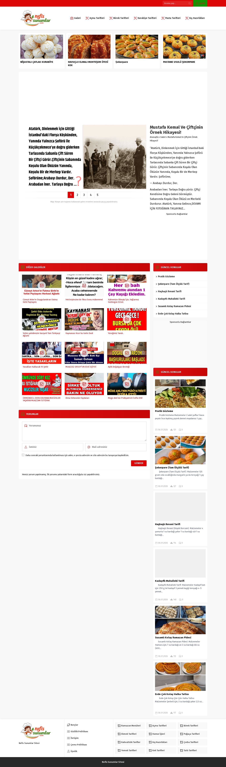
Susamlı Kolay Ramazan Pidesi (174, 306)
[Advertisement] (113, 100)
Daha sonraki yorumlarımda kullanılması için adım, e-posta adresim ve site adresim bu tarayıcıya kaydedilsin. (77, 455)
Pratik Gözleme (166, 276)
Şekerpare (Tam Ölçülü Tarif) (173, 284)
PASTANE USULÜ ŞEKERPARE (179, 61)
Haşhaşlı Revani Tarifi (169, 291)
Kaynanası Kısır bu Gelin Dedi (79, 333)
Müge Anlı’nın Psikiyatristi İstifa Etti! (125, 398)
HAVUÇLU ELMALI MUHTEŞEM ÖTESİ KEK (88, 63)
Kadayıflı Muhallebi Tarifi (171, 298)
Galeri (163, 137)
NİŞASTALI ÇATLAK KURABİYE (37, 61)
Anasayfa (154, 137)
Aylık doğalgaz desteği (119, 366)
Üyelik (202, 3)
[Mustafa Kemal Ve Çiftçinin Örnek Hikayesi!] (84, 188)
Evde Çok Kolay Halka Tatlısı (173, 313)
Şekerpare (121, 61)
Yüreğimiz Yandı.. (116, 333)
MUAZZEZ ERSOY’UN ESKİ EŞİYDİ (81, 366)
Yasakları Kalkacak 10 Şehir (35, 366)
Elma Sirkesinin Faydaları (77, 398)
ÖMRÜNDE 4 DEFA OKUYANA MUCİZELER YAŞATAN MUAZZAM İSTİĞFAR (41, 399)
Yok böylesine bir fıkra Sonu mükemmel (84, 299)
